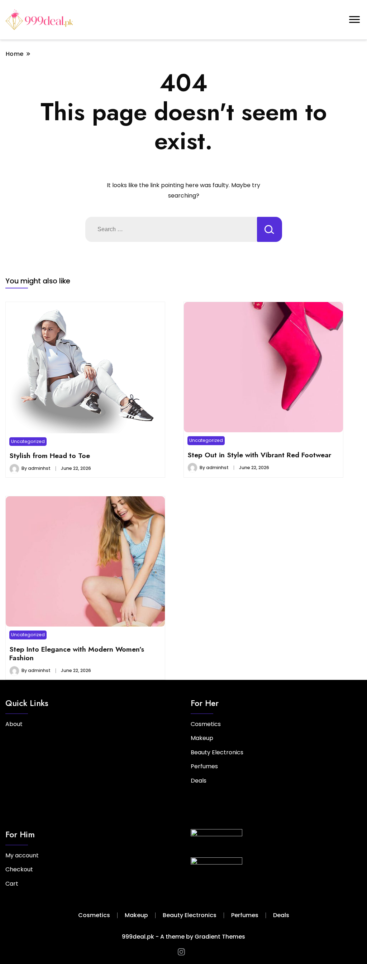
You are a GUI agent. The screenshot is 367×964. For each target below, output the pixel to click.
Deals (198, 780)
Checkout (19, 869)
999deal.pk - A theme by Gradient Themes (183, 937)
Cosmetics (206, 724)
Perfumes (204, 766)
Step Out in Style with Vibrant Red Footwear (259, 455)
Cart (11, 884)
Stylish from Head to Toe (49, 456)
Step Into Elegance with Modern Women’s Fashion (76, 653)
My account (22, 855)
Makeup (202, 738)
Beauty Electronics (217, 752)
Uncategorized (28, 441)
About (14, 724)
